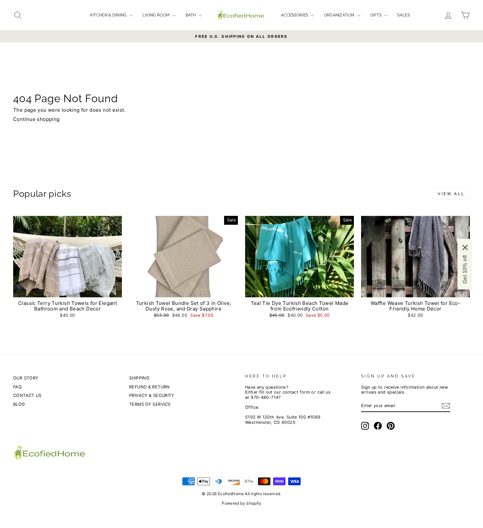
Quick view (67, 290)
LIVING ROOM (157, 15)
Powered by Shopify (241, 503)
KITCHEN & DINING (109, 15)
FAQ (17, 386)
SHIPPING (139, 378)
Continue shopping (36, 119)
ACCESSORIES (295, 15)
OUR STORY (25, 378)
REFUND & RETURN (149, 386)
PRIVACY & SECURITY (151, 395)
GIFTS (376, 15)
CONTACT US (27, 395)
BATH (191, 15)
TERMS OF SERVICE (150, 404)
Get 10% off (465, 269)
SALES (403, 15)
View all (451, 193)
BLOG (19, 404)
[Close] (465, 247)
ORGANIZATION (340, 15)
